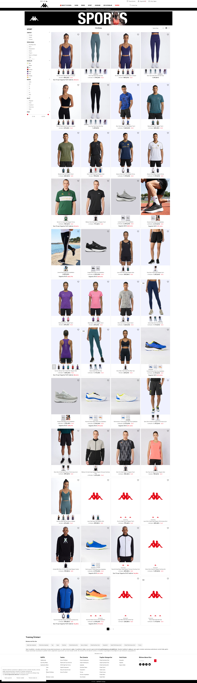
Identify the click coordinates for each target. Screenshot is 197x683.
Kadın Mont (102, 677)
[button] (79, 51)
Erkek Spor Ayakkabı (43, 645)
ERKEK (83, 5)
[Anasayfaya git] (45, 5)
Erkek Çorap (103, 672)
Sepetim (121, 662)
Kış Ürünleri (82, 677)
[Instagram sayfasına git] (41, 1)
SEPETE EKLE (65, 67)
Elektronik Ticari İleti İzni (66, 662)
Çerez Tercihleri (64, 672)
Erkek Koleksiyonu (84, 660)
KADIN (76, 5)
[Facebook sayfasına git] (44, 1)
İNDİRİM (117, 5)
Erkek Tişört (102, 667)
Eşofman (64, 645)
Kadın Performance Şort (116, 645)
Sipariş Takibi (122, 665)
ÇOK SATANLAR (107, 5)
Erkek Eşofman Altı (73, 645)
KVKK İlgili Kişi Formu (65, 665)
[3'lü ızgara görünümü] (169, 28)
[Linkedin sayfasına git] (46, 1)
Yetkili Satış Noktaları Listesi (47, 677)
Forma (139, 645)
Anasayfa (29, 27)
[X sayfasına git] (42, 1)
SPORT (90, 5)
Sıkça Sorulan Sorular (65, 669)
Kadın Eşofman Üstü (104, 662)
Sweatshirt (105, 645)
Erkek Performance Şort (130, 645)
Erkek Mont (102, 674)
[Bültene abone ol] (155, 660)
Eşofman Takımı (83, 667)
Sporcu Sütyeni (84, 645)
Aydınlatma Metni (44, 665)
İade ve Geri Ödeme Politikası (47, 672)
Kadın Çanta (102, 669)
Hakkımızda (43, 660)
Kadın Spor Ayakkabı (31, 645)
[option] (98, 9)
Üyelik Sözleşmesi (64, 667)
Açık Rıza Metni (44, 662)
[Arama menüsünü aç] (130, 5)
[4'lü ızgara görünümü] (166, 28)
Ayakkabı (82, 665)
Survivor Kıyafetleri (84, 674)
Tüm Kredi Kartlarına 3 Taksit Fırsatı (98, 9)
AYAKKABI (97, 5)
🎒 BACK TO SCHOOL (66, 5)
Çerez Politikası (64, 660)
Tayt (52, 645)
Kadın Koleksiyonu (84, 662)
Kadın (58, 645)
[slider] (27, 114)
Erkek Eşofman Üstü (95, 645)
